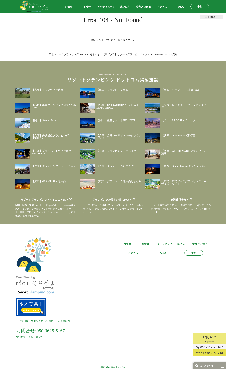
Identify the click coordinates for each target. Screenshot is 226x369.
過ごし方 (125, 7)
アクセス (162, 7)
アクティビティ (106, 7)
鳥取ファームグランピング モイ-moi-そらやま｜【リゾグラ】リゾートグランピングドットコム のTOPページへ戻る (113, 54)
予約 (199, 6)
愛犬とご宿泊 (143, 7)
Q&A (181, 7)
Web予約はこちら (208, 353)
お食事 (87, 7)
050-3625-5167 (211, 347)
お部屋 (68, 7)
